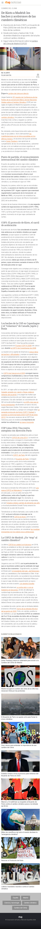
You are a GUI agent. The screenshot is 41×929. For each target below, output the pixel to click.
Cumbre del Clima (20, 908)
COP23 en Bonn (20, 517)
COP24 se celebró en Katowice (19, 545)
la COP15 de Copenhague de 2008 (23, 348)
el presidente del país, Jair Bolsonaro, (26, 571)
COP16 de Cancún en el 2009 (14, 373)
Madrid (25, 898)
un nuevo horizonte (27, 422)
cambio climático (7, 117)
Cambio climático (30, 903)
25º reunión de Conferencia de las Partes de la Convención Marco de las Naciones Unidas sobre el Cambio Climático (19, 99)
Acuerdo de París (22, 459)
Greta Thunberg (12, 141)
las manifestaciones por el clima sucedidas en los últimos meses (18, 136)
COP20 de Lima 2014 (20, 438)
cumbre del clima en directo (18, 93)
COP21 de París (19, 455)
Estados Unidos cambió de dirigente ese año (23, 503)
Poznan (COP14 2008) (23, 346)
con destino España (27, 584)
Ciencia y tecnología (11, 903)
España (15, 898)
